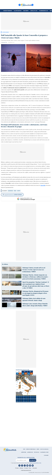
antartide (10, 190)
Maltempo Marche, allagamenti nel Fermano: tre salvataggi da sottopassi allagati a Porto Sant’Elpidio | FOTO (35, 293)
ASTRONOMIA (23, 452)
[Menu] (20, 5)
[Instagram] (22, 466)
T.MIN (17, 373)
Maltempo (25, 10)
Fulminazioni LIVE (43, 10)
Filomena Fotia (4, 42)
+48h (24, 371)
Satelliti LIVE (33, 10)
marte (18, 190)
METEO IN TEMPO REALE (31, 449)
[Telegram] (27, 466)
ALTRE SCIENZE (5, 32)
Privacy (30, 468)
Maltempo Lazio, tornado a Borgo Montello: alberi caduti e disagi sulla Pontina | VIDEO (35, 305)
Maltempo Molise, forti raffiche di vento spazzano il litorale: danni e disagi (33, 299)
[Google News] (30, 466)
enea (15, 190)
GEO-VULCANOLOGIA (44, 449)
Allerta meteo (17, 10)
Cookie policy (34, 468)
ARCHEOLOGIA (30, 452)
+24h (19, 371)
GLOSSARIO (46, 455)
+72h (30, 371)
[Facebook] (19, 466)
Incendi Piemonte (7, 10)
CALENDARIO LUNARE (44, 452)
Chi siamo (17, 468)
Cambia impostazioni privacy (26, 470)
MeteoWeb (32, 472)
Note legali (26, 468)
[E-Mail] (33, 466)
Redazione (21, 468)
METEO (38, 449)
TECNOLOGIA (36, 452)
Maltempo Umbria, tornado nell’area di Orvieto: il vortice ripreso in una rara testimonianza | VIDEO (33, 270)
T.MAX (20, 373)
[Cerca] (32, 5)
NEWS (24, 449)
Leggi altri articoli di (13, 194)
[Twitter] (25, 466)
